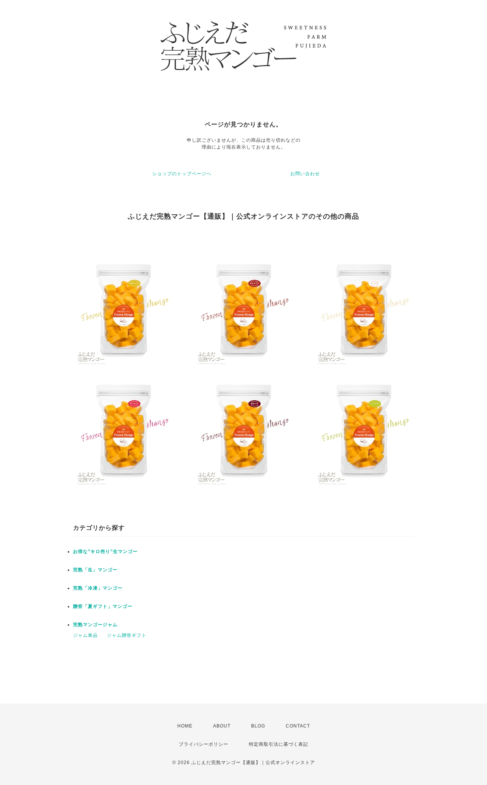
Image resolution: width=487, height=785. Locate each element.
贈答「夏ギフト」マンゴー (102, 606)
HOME (185, 726)
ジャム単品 (85, 635)
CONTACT (298, 726)
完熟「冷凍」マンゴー (98, 588)
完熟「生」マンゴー (95, 569)
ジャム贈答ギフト (126, 635)
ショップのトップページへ (182, 173)
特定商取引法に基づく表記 (278, 744)
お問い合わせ (305, 173)
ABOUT (222, 726)
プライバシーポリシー (203, 744)
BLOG (258, 726)
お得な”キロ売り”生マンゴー (105, 551)
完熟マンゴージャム (95, 624)
